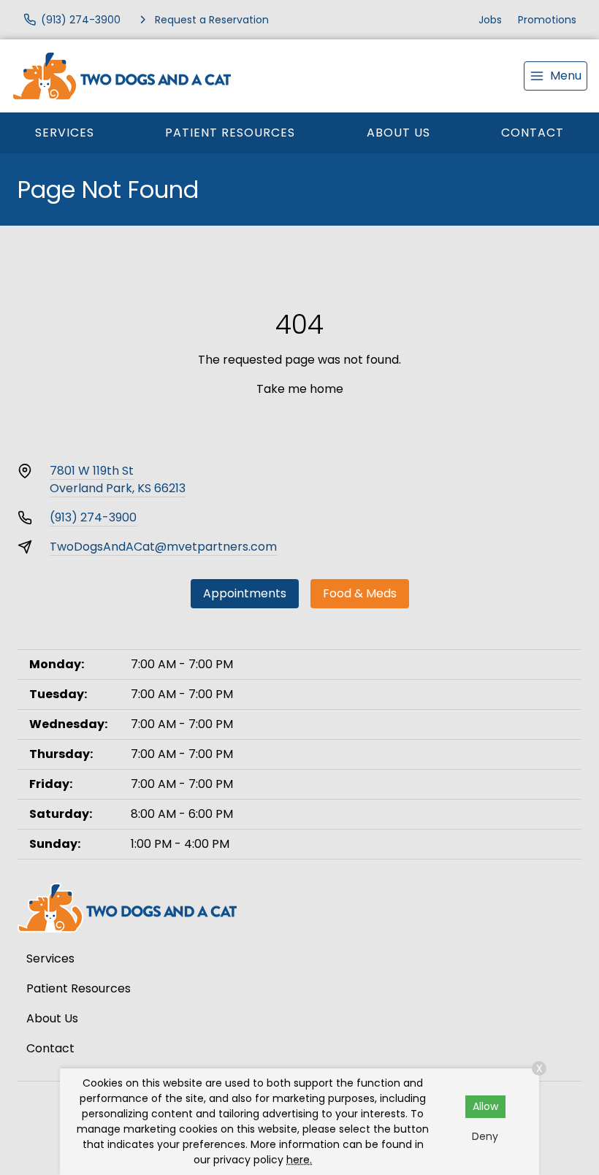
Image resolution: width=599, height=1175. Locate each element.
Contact (532, 132)
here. (299, 1159)
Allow (485, 1106)
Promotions (547, 19)
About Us (398, 132)
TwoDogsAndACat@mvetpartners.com (163, 546)
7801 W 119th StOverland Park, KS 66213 (118, 479)
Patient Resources (230, 132)
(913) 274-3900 (93, 517)
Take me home (299, 388)
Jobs (490, 19)
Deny (485, 1136)
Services (64, 132)
